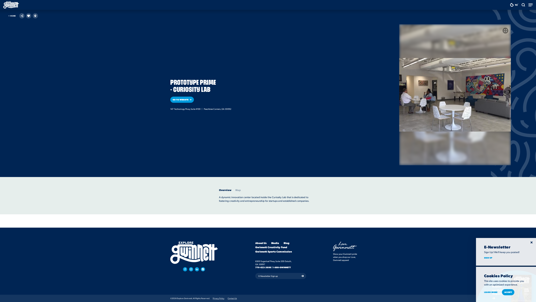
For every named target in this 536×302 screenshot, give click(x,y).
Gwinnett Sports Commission (273, 251)
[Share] (22, 15)
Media (275, 243)
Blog (286, 243)
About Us (261, 243)
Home (12, 16)
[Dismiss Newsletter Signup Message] (531, 242)
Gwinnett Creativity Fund (271, 247)
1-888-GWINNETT (282, 267)
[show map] (35, 15)
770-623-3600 (263, 267)
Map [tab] (238, 190)
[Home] (11, 5)
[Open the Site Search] (523, 5)
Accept (508, 292)
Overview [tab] (225, 190)
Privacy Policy (218, 298)
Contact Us (232, 298)
